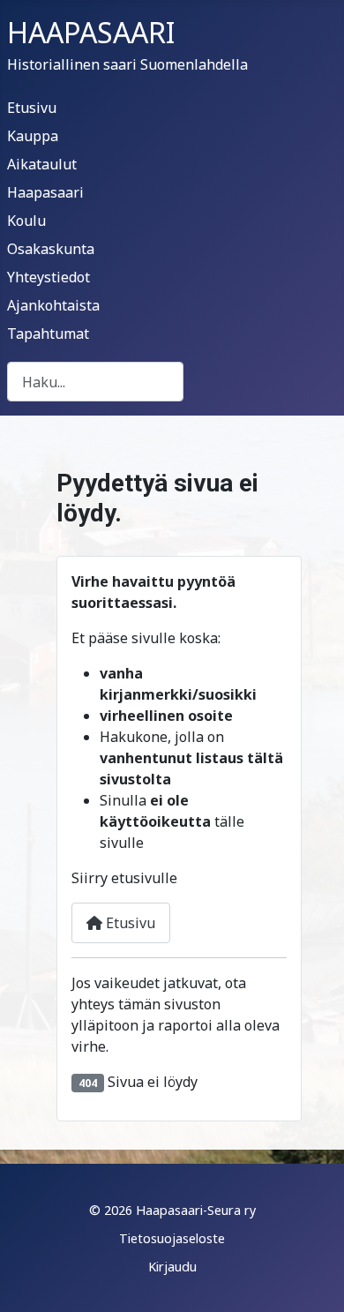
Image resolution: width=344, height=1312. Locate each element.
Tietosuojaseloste (172, 1238)
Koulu (26, 220)
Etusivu (31, 107)
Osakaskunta (50, 249)
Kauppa (32, 136)
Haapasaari (45, 192)
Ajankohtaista (53, 305)
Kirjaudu (172, 1266)
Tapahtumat (48, 333)
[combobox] (95, 381)
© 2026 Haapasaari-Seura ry (172, 1210)
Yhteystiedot (48, 277)
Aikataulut (42, 164)
